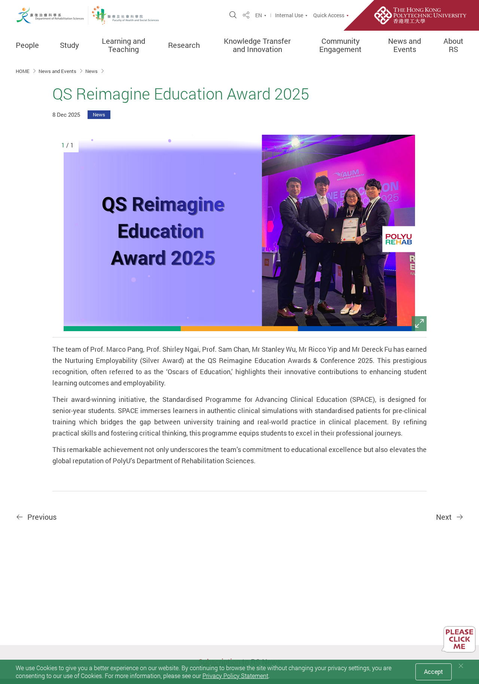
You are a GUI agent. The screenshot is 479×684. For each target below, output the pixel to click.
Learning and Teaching (123, 45)
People (27, 45)
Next (445, 517)
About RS (453, 45)
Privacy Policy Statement (235, 676)
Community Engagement (340, 45)
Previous (41, 517)
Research (184, 45)
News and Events (404, 45)
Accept (433, 672)
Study (69, 45)
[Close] (461, 666)
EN (258, 15)
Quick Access (328, 15)
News (92, 71)
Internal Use (289, 15)
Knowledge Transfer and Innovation (257, 45)
